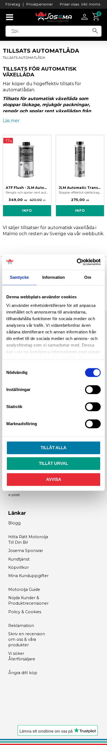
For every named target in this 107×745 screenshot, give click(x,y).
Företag (12, 4)
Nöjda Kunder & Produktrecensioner (28, 600)
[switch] (93, 389)
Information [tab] (53, 277)
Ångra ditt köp (22, 672)
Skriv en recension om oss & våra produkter (26, 639)
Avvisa (53, 479)
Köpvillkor (18, 567)
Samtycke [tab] (19, 277)
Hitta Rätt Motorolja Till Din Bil (28, 539)
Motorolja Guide (24, 589)
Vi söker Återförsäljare (21, 656)
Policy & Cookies (24, 611)
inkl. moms (90, 4)
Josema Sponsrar (25, 550)
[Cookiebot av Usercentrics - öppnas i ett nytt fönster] (77, 262)
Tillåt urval (53, 463)
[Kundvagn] (96, 16)
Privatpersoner (39, 4)
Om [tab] (87, 277)
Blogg (14, 523)
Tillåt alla (53, 447)
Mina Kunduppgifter (28, 575)
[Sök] (95, 30)
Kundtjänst (19, 559)
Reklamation (21, 625)
